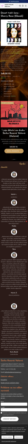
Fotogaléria (4, 380)
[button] (19, 6)
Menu (25, 5)
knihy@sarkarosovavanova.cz (13, 372)
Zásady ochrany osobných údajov (10, 383)
